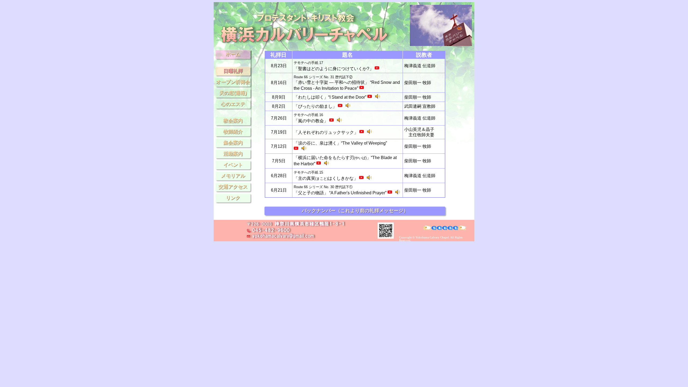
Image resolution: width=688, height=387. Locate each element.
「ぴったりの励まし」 (316, 106)
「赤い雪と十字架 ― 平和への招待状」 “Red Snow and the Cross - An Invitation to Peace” (347, 83)
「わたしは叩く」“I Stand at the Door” (330, 97)
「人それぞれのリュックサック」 (326, 132)
